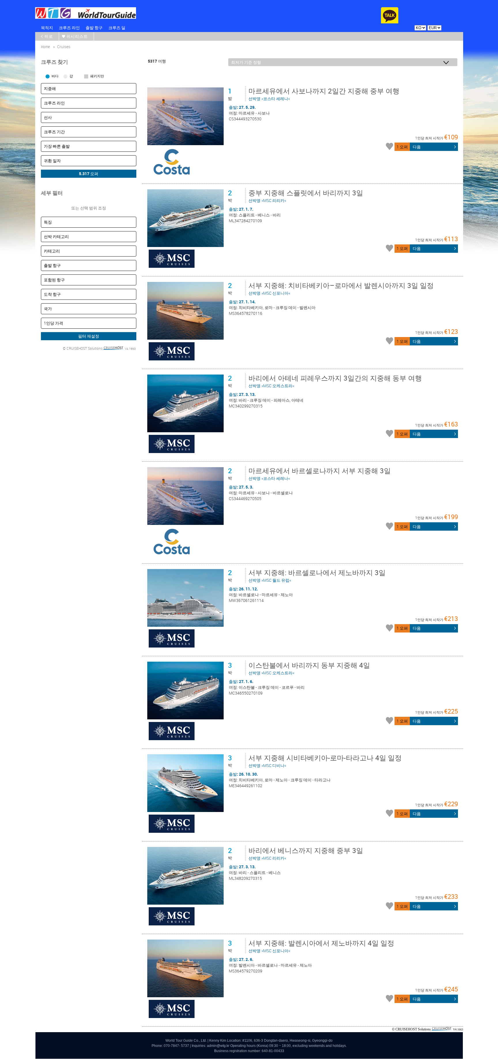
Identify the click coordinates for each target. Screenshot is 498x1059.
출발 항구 (94, 27)
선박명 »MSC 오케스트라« (335, 380)
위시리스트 (77, 36)
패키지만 (97, 76)
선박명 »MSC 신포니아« (341, 288)
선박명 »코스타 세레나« (323, 93)
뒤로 (48, 36)
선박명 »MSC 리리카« (305, 195)
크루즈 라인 (69, 27)
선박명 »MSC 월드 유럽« (317, 575)
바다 (55, 76)
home (45, 46)
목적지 (47, 27)
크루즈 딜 (116, 27)
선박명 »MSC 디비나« (325, 760)
